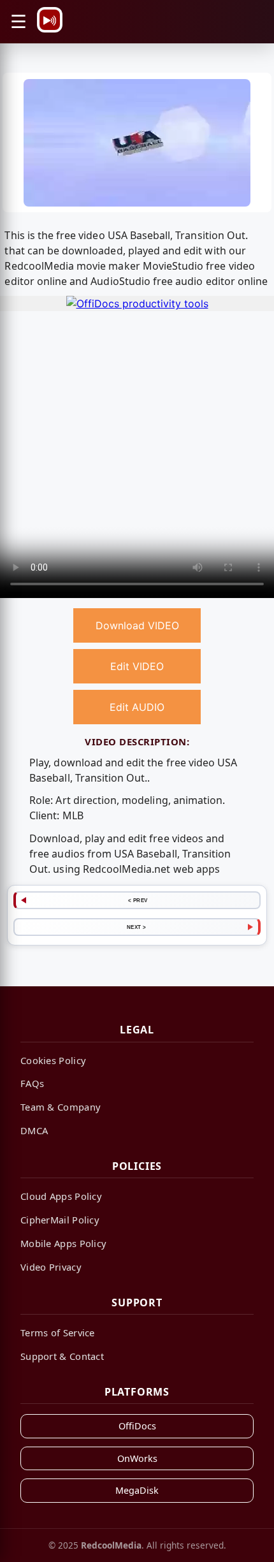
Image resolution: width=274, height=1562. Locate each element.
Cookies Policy (53, 1060)
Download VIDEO (137, 625)
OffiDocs (137, 1426)
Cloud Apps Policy (61, 1196)
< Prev (138, 900)
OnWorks (137, 1458)
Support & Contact (62, 1356)
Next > (137, 927)
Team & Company (60, 1106)
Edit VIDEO (137, 666)
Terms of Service (57, 1332)
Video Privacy (51, 1266)
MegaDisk (137, 1490)
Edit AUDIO (137, 707)
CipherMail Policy (59, 1219)
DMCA (34, 1130)
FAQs (32, 1083)
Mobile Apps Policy (63, 1243)
